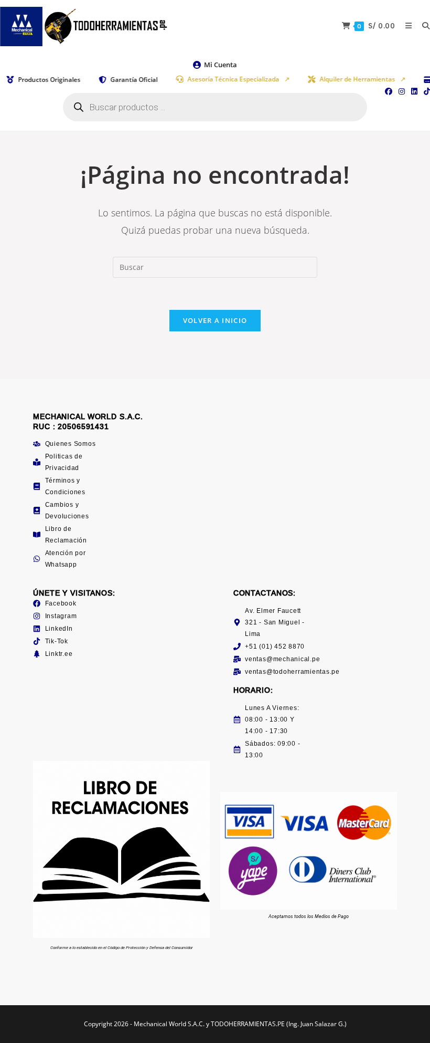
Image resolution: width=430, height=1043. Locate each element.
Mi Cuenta (220, 64)
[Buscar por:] (422, 26)
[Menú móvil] (405, 26)
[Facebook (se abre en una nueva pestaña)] (388, 91)
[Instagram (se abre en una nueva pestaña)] (401, 91)
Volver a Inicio (215, 320)
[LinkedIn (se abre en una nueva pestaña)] (414, 91)
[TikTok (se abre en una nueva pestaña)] (425, 91)
